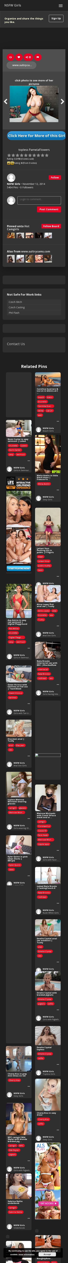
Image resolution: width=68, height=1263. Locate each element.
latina (40, 410)
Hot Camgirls (18, 227)
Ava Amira (13, 628)
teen (40, 570)
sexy (11, 454)
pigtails (41, 1003)
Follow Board (51, 226)
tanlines (12, 697)
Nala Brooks (44, 674)
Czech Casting (17, 307)
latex (11, 869)
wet (40, 415)
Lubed (24, 445)
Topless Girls (49, 1074)
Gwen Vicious (15, 693)
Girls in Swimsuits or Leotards (28, 470)
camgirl (12, 808)
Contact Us (16, 343)
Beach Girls (48, 430)
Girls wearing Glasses (23, 828)
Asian (40, 556)
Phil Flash (14, 312)
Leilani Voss (43, 561)
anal (54, 610)
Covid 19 (42, 830)
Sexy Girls (47, 499)
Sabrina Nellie (15, 1212)
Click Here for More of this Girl (36, 135)
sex (51, 615)
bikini (49, 397)
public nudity (44, 565)
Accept (47, 1254)
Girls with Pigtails (51, 1019)
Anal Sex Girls (49, 635)
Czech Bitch (15, 302)
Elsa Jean (20, 745)
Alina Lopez (43, 610)
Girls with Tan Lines (23, 713)
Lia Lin (49, 410)
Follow (55, 177)
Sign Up (56, 18)
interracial (43, 669)
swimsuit (21, 454)
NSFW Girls (12, 5)
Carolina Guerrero (46, 406)
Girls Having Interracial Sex (55, 694)
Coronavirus (44, 826)
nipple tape (43, 844)
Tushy (41, 619)
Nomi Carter (15, 450)
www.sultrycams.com (24, 65)
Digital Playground (17, 637)
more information (26, 1254)
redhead (42, 678)
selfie (50, 1003)
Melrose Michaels (17, 812)
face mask (43, 835)
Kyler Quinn (14, 865)
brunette (42, 401)
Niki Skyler (14, 1150)
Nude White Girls (51, 912)
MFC (21, 1145)
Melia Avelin (44, 483)
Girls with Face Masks (53, 859)
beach (41, 397)
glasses (22, 808)
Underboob (19, 1227)
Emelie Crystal (44, 951)
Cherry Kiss (14, 1080)
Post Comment (49, 209)
